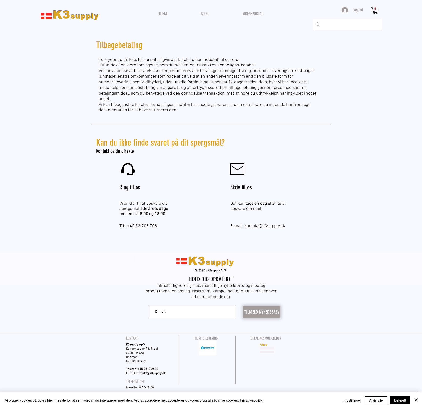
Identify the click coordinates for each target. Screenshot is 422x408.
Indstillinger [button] (352, 400)
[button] (375, 10)
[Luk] (416, 400)
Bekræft (400, 400)
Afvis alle (376, 400)
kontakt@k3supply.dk (264, 226)
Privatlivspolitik (251, 400)
